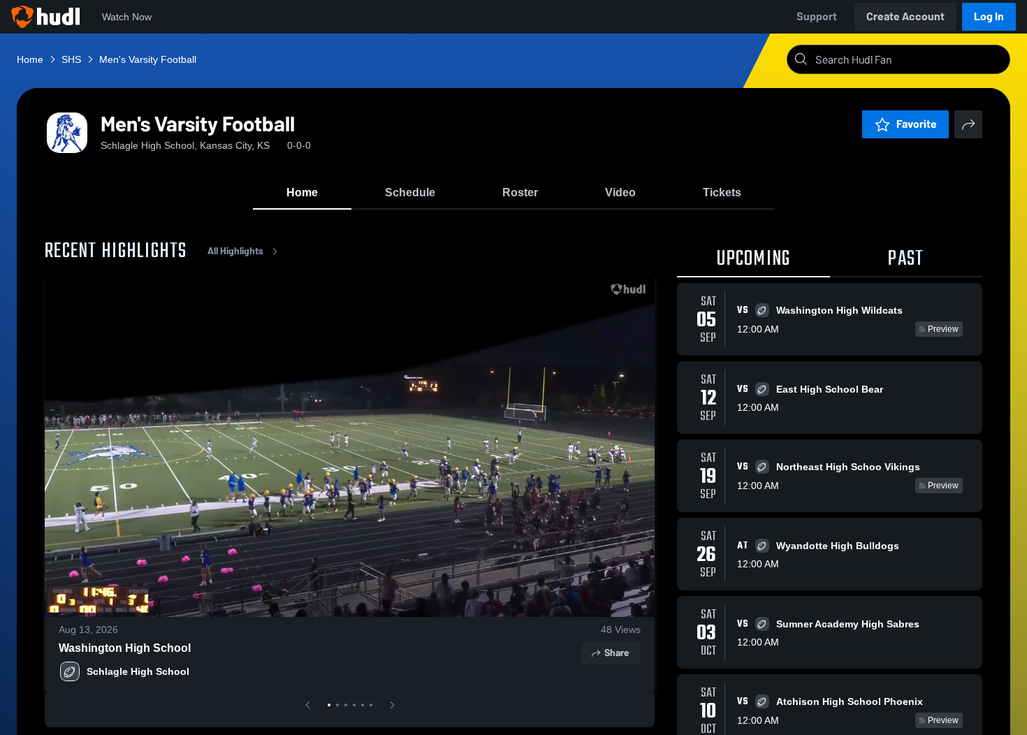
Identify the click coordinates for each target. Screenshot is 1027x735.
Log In (989, 16)
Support (816, 16)
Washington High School (125, 648)
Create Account (905, 16)
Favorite (916, 124)
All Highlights (235, 251)
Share (616, 653)
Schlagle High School (138, 671)
